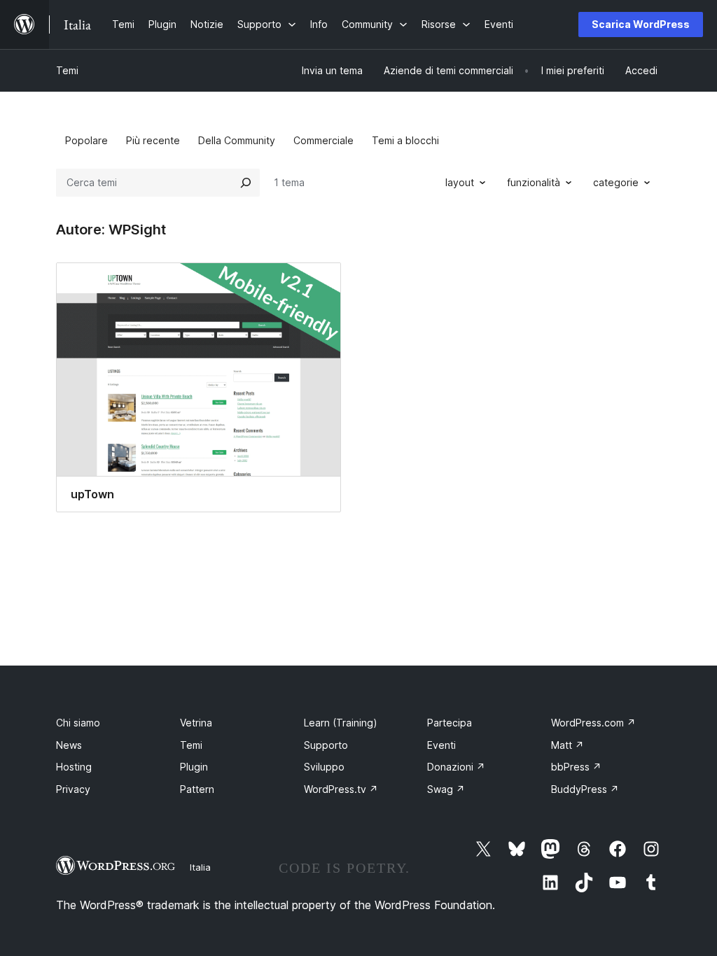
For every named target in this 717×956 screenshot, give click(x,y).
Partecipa (449, 723)
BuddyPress (585, 789)
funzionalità (533, 182)
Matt (567, 745)
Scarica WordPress (641, 24)
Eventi (441, 745)
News (69, 745)
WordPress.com (593, 723)
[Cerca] (246, 183)
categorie (616, 182)
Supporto (326, 745)
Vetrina (196, 723)
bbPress (576, 767)
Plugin (194, 767)
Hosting (74, 767)
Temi (67, 70)
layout (459, 182)
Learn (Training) (340, 723)
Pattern (197, 789)
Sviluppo (324, 767)
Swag (446, 789)
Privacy (73, 789)
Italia (200, 867)
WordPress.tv (341, 789)
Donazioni (456, 767)
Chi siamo (78, 723)
